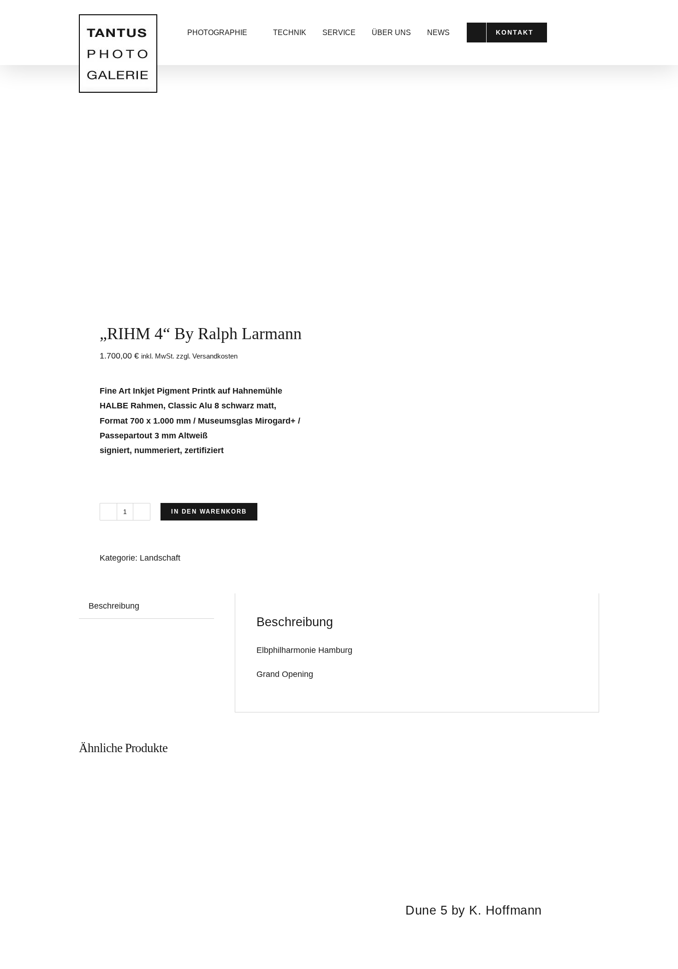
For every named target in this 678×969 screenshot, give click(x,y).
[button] (588, 32)
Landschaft (160, 557)
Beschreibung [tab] (114, 605)
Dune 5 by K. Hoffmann (473, 910)
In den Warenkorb (209, 511)
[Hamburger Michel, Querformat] (204, 868)
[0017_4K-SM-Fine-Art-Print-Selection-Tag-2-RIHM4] (203, 217)
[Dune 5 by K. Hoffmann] (473, 828)
